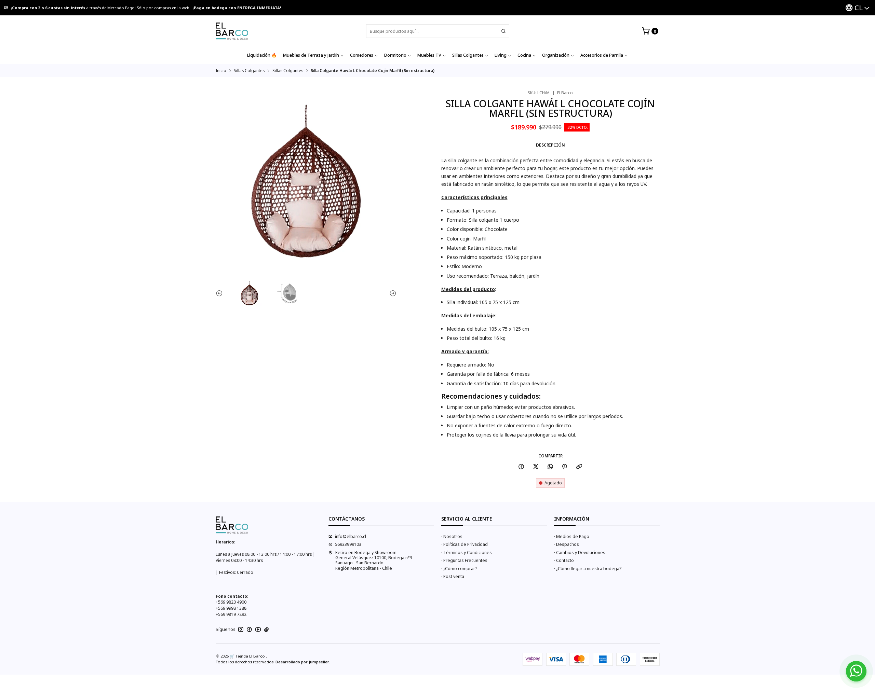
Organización (555, 55)
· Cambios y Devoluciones (579, 552)
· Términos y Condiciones (466, 552)
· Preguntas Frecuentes (464, 560)
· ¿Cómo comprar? (459, 568)
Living (501, 55)
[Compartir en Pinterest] (565, 467)
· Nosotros (451, 536)
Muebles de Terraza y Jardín (311, 55)
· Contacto (564, 560)
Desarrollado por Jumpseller (302, 661)
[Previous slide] (221, 293)
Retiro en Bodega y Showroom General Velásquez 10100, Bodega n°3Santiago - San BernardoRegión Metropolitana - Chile (373, 560)
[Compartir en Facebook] (521, 467)
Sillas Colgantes (468, 55)
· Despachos (566, 544)
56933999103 (348, 544)
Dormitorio (395, 55)
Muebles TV (429, 55)
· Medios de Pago (571, 536)
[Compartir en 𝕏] (536, 467)
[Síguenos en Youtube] (258, 629)
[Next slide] (391, 293)
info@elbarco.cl (350, 536)
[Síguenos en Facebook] (249, 629)
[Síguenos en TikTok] (267, 629)
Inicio (221, 71)
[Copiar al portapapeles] (579, 467)
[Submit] (503, 31)
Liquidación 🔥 (262, 55)
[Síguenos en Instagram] (241, 629)
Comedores (361, 55)
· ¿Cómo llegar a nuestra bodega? (587, 568)
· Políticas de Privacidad (464, 544)
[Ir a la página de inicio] (232, 31)
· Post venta (452, 576)
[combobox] (437, 31)
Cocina (524, 55)
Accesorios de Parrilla (601, 55)
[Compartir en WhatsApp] (550, 467)
